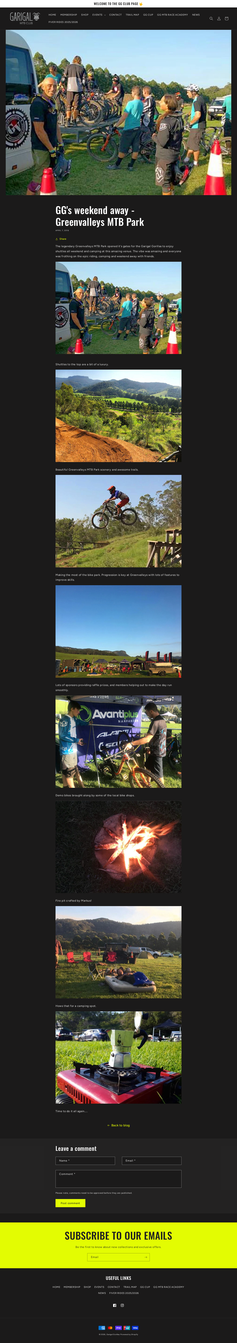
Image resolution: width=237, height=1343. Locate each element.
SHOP (87, 1287)
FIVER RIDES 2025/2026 (124, 1293)
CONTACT (114, 1287)
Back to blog (120, 1125)
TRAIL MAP (130, 1287)
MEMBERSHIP (72, 1287)
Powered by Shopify (129, 1334)
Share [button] (63, 238)
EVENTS (99, 1287)
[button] (98, 15)
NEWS (102, 1293)
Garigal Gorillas (113, 1334)
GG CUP (145, 1287)
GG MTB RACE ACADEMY (168, 1287)
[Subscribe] (146, 1257)
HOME (56, 1287)
